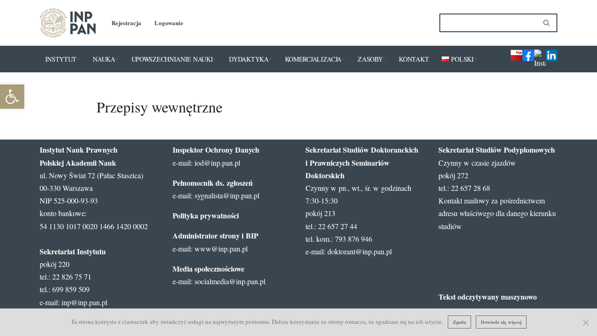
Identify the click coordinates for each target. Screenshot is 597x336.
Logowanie (168, 22)
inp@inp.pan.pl (84, 302)
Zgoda (459, 322)
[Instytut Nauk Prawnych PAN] (68, 22)
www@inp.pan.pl (221, 248)
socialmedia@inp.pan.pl (229, 281)
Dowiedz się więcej (501, 322)
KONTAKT (414, 59)
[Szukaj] (546, 23)
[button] (78, 59)
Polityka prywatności (206, 215)
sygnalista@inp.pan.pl (226, 195)
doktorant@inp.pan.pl (359, 251)
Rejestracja (126, 22)
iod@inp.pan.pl (217, 163)
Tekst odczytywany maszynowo (487, 296)
